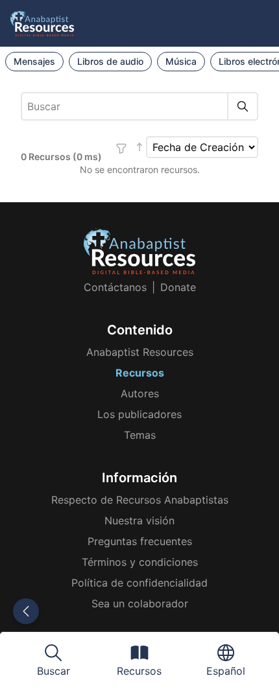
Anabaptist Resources (139, 351)
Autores (140, 393)
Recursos (139, 372)
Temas (140, 434)
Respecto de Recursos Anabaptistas (139, 499)
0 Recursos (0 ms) (61, 156)
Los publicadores (139, 414)
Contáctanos (115, 287)
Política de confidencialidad (139, 582)
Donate (178, 287)
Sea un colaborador (139, 603)
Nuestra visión (139, 520)
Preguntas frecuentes (140, 541)
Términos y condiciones (140, 561)
